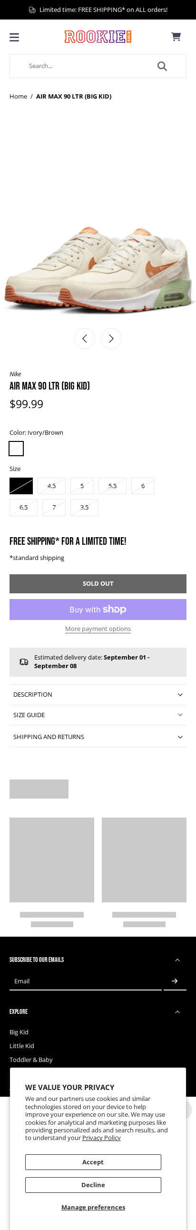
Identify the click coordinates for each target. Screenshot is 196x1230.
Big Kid (19, 1032)
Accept (93, 1162)
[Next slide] (111, 338)
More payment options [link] (98, 629)
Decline (93, 1185)
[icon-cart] (176, 36)
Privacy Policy (101, 1138)
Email (21, 981)
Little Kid (22, 1046)
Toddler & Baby (31, 1060)
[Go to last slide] (84, 338)
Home (18, 96)
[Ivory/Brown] (16, 448)
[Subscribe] (175, 981)
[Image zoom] (98, 224)
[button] (98, 584)
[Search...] (162, 66)
